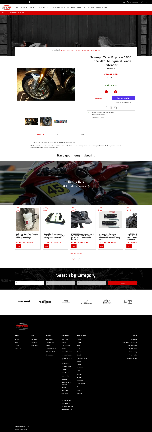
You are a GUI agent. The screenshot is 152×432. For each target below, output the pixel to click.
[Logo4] (65, 302)
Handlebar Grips (66, 366)
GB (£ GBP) (147, 2)
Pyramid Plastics (51, 349)
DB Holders (49, 339)
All (58, 50)
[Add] (115, 91)
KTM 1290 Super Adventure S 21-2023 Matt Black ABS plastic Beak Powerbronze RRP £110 (82, 237)
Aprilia (79, 339)
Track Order (18, 349)
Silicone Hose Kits (67, 410)
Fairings (64, 349)
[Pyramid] (86, 302)
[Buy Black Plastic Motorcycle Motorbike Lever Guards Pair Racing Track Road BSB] (55, 219)
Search (17, 339)
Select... (18, 283)
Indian (79, 365)
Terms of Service (132, 358)
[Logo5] (127, 302)
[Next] (78, 259)
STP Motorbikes (132, 345)
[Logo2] (107, 302)
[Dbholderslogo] (24, 302)
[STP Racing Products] (6, 7)
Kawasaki (80, 368)
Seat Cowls (65, 390)
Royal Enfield (81, 384)
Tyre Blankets (65, 403)
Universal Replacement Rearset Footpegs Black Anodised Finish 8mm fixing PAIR (109, 237)
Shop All (76, 254)
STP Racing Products (20, 426)
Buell (78, 345)
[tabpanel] (76, 143)
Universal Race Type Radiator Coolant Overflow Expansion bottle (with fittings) (27, 236)
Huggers (64, 370)
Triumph (79, 390)
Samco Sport (50, 355)
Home (54, 50)
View (18, 246)
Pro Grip (48, 345)
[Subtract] (106, 91)
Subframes (65, 397)
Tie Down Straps (66, 400)
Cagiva (79, 352)
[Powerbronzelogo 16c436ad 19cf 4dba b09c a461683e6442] (45, 302)
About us (17, 342)
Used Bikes (34, 342)
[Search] (124, 2)
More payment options (123, 103)
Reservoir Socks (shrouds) (66, 383)
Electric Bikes (34, 345)
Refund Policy (133, 355)
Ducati (79, 355)
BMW (78, 349)
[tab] (40, 135)
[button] (133, 2)
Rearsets (64, 379)
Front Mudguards (67, 355)
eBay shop (134, 339)
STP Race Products (51, 352)
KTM (78, 371)
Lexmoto (79, 374)
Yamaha (79, 393)
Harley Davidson (82, 358)
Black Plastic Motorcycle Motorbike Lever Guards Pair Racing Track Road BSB (54, 236)
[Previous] (73, 259)
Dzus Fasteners (66, 345)
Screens (64, 387)
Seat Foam (65, 394)
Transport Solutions (67, 406)
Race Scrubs (65, 376)
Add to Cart (98, 98)
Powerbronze (50, 342)
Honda (79, 361)
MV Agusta (80, 381)
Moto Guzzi (80, 377)
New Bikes (34, 339)
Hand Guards (65, 363)
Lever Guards (65, 373)
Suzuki (79, 387)
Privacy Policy (133, 352)
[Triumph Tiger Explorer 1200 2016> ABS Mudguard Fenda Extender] (31, 121)
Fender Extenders (67, 352)
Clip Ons (64, 342)
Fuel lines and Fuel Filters (67, 359)
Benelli (79, 342)
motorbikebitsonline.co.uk (129, 342)
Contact (17, 345)
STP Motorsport (132, 349)
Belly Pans (65, 339)
